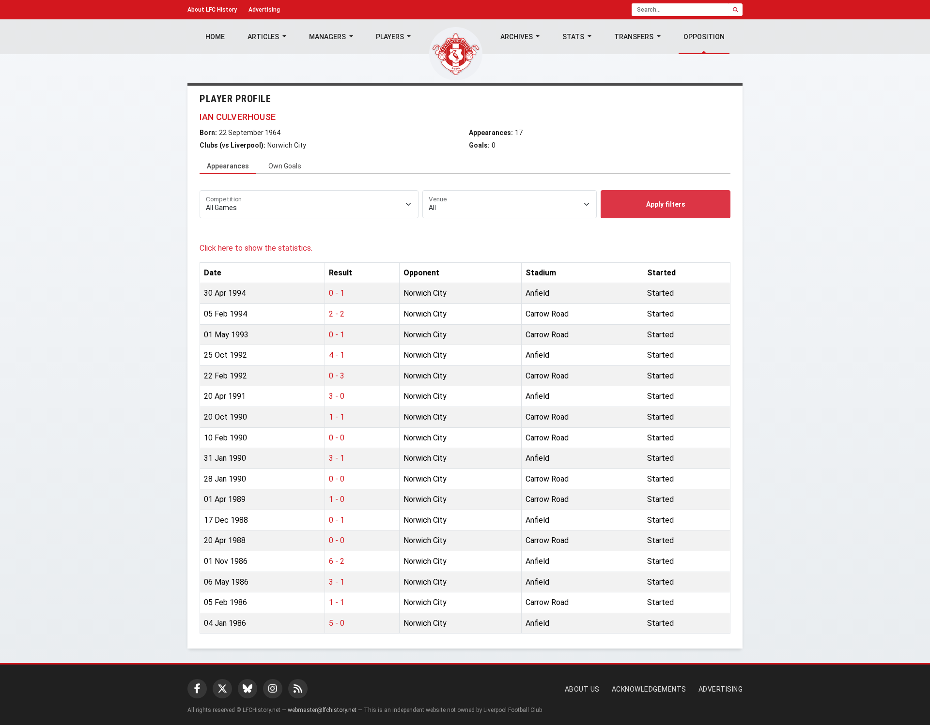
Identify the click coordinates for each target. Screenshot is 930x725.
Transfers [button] (634, 37)
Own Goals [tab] (284, 166)
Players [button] (390, 37)
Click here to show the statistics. (256, 248)
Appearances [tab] (228, 166)
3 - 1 (336, 458)
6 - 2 (336, 561)
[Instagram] (272, 688)
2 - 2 (336, 313)
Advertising (264, 9)
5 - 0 (336, 623)
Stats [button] (574, 37)
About (212, 9)
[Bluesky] (247, 688)
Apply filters (665, 204)
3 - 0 (336, 396)
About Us (582, 689)
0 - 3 (336, 375)
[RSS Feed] (298, 688)
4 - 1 (336, 355)
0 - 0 (336, 437)
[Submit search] (735, 9)
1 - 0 (336, 499)
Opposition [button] (704, 37)
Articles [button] (264, 37)
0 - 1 (336, 293)
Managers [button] (328, 37)
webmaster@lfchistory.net (322, 710)
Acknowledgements (649, 689)
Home (215, 37)
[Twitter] (222, 688)
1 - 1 (336, 417)
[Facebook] (197, 688)
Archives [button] (517, 37)
